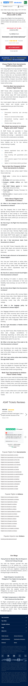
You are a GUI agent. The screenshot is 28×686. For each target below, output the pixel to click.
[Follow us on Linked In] (25, 656)
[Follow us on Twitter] (20, 656)
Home (2, 9)
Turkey (12, 9)
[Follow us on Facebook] (2, 656)
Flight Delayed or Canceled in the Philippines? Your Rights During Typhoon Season (14, 579)
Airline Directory (5, 639)
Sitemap (3, 642)
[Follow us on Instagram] (8, 656)
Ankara (16, 9)
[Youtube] (14, 656)
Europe (9, 9)
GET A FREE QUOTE (14, 47)
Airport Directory (18, 636)
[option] (14, 414)
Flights (5, 9)
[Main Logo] (8, 2)
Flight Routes (4, 636)
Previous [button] (1, 414)
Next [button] (26, 414)
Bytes (15, 642)
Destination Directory (19, 639)
